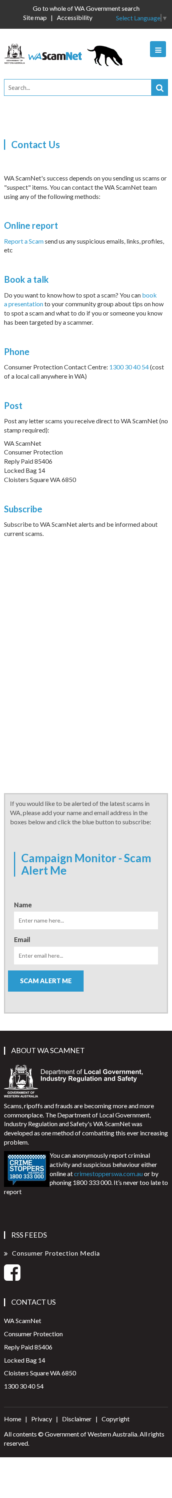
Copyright (116, 1419)
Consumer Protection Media (56, 1253)
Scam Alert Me (46, 980)
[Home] (67, 53)
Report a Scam (24, 241)
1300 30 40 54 (129, 367)
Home (12, 1419)
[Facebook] (12, 1277)
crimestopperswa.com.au (108, 1173)
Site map (35, 17)
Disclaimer (77, 1419)
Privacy (41, 1419)
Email (22, 939)
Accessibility (74, 17)
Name (23, 905)
